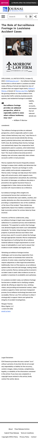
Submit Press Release (11, 433)
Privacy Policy (24, 437)
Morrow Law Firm (21, 91)
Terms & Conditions (27, 433)
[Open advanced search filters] (30, 17)
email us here (6, 311)
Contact (33, 437)
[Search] (26, 17)
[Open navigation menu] (3, 16)
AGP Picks (4, 3)
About (11, 429)
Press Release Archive (21, 429)
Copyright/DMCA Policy (10, 437)
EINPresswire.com (12, 81)
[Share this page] (35, 16)
